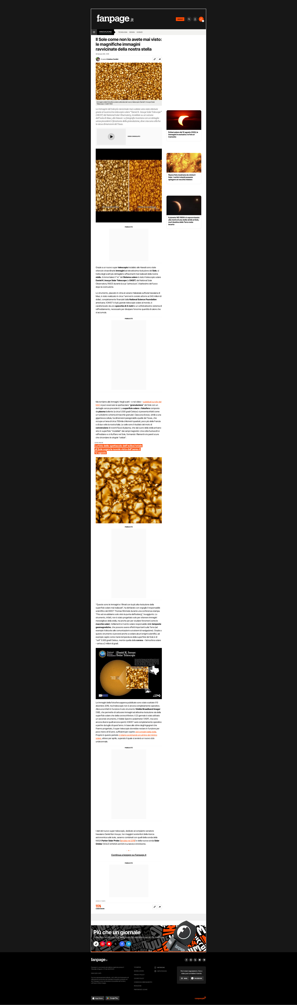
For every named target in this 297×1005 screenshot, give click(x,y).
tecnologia (122, 32)
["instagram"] (102, 944)
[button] (160, 59)
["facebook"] (122, 944)
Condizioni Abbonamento (143, 982)
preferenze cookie (140, 989)
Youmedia (137, 967)
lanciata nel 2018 (128, 840)
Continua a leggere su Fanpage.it (128, 855)
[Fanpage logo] (112, 19)
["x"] (115, 944)
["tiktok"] (96, 944)
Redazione (137, 986)
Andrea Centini (112, 59)
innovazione (105, 32)
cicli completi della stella (145, 732)
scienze (140, 32)
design (132, 32)
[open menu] (94, 32)
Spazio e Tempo (100, 901)
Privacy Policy (139, 975)
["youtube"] (109, 944)
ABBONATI (180, 19)
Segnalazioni (139, 971)
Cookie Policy (139, 978)
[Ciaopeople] (200, 999)
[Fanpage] (99, 960)
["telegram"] (128, 944)
